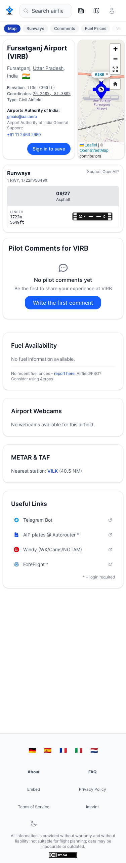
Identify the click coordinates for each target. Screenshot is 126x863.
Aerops (46, 378)
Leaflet (90, 144)
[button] (101, 90)
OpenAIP (110, 171)
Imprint (92, 806)
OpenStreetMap (94, 150)
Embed (33, 789)
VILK (52, 471)
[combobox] (45, 11)
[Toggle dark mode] (33, 823)
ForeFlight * (35, 564)
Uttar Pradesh (48, 68)
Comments (64, 28)
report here (64, 373)
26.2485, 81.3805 (52, 93)
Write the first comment (63, 302)
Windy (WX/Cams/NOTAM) (52, 549)
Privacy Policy (92, 789)
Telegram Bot (37, 520)
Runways (35, 28)
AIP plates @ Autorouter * (51, 534)
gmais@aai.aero (22, 116)
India (12, 76)
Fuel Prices (95, 28)
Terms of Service (33, 806)
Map (12, 28)
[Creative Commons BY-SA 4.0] (63, 855)
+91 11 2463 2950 (24, 134)
